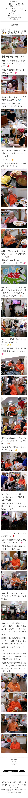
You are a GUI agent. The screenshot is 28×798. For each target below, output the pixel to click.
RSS (20, 792)
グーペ (13, 792)
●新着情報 (14, 25)
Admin (17, 792)
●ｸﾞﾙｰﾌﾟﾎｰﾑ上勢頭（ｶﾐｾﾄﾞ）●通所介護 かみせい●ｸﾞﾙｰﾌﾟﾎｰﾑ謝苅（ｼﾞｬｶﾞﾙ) (14, 784)
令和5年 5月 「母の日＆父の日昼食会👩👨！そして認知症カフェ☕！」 (13, 32)
